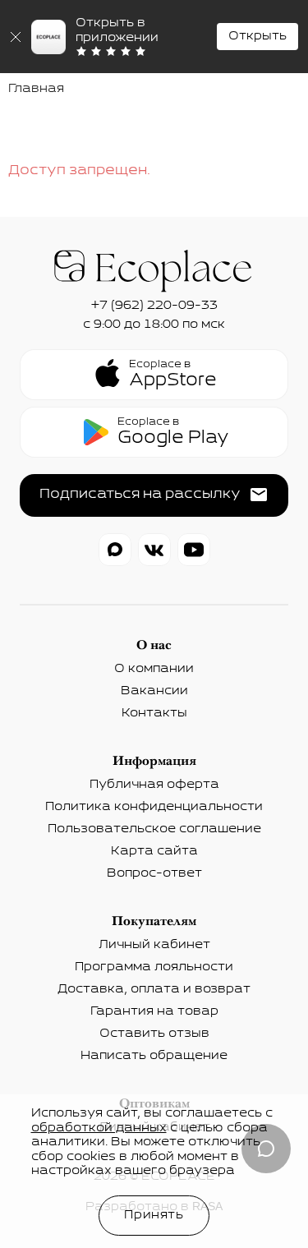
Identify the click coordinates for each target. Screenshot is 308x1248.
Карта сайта (154, 851)
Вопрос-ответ (154, 873)
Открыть (257, 36)
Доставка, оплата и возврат (154, 989)
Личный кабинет (154, 945)
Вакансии (154, 691)
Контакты (154, 713)
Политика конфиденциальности (154, 807)
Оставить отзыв (154, 1033)
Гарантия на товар (154, 1011)
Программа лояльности (154, 967)
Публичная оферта (154, 784)
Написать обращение (154, 1055)
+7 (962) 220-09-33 (154, 305)
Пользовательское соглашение (154, 829)
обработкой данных (99, 1128)
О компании (154, 669)
